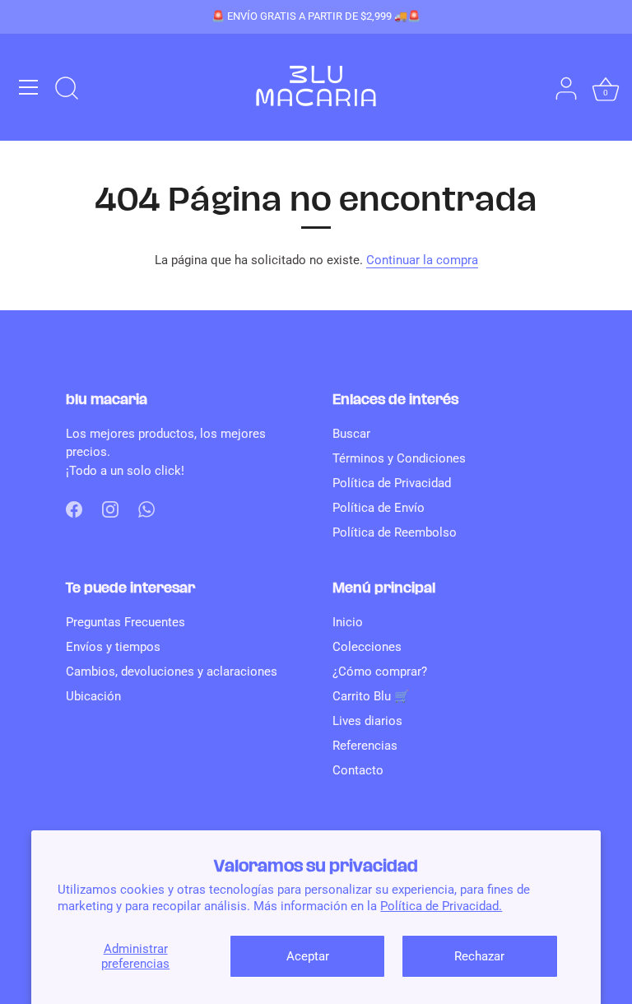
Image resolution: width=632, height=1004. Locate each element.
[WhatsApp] (146, 508)
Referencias (364, 745)
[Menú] (29, 87)
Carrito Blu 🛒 (371, 696)
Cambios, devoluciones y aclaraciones (171, 671)
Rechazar (479, 956)
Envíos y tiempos (113, 646)
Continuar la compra (422, 260)
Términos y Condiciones (399, 458)
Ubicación (93, 696)
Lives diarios (367, 720)
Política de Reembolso (394, 532)
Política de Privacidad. (441, 906)
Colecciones (367, 646)
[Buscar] (67, 90)
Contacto (357, 770)
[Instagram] (110, 508)
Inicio (347, 622)
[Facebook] (74, 508)
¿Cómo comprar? (379, 671)
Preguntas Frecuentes (125, 622)
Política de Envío (378, 507)
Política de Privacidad (391, 483)
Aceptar (307, 956)
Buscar (351, 433)
